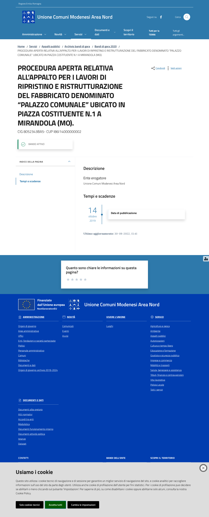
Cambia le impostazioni (83, 505)
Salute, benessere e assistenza (166, 370)
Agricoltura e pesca (160, 326)
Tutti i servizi (156, 389)
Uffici (20, 336)
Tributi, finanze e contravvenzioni (167, 375)
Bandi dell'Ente (115, 458)
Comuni (22, 355)
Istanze (22, 439)
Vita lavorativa (157, 380)
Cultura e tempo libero (161, 345)
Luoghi (109, 326)
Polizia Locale (157, 385)
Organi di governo (27, 326)
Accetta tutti (55, 505)
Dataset (22, 444)
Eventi (65, 331)
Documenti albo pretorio (30, 409)
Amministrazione (33, 317)
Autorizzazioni (157, 341)
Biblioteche (24, 360)
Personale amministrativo (31, 350)
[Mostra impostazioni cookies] (206, 258)
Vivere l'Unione (115, 317)
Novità (71, 317)
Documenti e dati (26, 365)
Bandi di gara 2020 (106, 46)
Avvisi (65, 336)
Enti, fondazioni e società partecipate (37, 341)
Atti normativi (25, 414)
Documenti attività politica (31, 434)
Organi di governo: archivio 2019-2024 (38, 370)
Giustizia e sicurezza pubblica (164, 355)
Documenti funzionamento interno (35, 429)
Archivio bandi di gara (77, 46)
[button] (186, 17)
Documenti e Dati (33, 400)
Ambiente (155, 331)
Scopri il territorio (162, 458)
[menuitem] (35, 34)
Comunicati (68, 326)
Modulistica (24, 424)
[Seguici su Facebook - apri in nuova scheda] (160, 17)
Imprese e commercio (161, 360)
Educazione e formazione (163, 350)
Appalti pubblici (51, 46)
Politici (21, 345)
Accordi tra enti (26, 419)
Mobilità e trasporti (160, 365)
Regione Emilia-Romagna (30, 3)
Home (21, 46)
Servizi (33, 46)
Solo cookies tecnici (29, 505)
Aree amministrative (28, 331)
